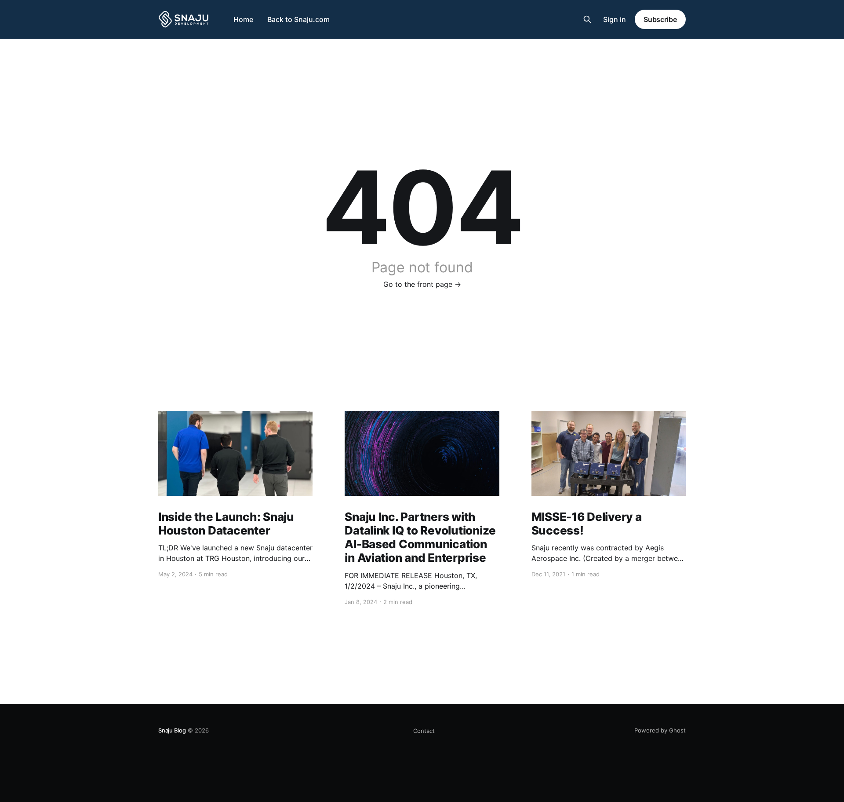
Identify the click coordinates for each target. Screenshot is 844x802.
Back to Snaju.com (298, 19)
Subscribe (660, 19)
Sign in (614, 19)
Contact (424, 730)
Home (243, 19)
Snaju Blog (172, 730)
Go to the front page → (422, 284)
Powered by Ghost (660, 730)
